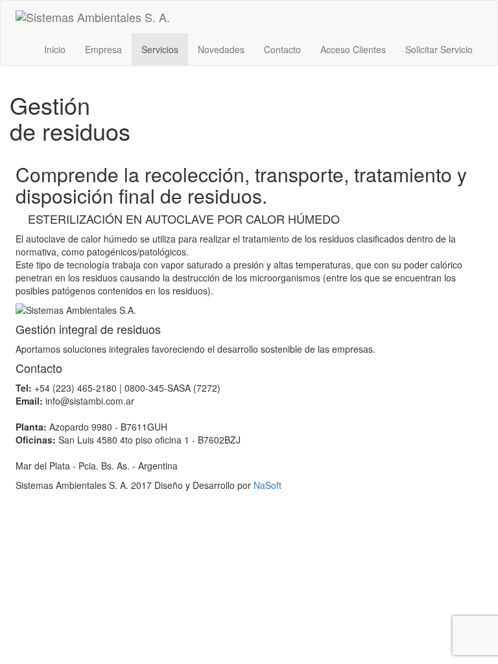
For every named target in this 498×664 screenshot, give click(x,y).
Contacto (282, 49)
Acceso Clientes (353, 49)
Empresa (103, 49)
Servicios (159, 49)
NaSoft (267, 485)
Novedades (221, 49)
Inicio (54, 49)
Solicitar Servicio (439, 49)
